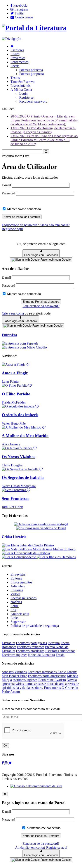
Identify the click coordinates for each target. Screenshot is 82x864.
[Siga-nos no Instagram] (7, 763)
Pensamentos (19, 62)
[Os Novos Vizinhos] (19, 448)
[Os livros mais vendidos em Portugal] (41, 524)
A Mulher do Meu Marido (25, 435)
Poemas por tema (31, 70)
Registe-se (26, 97)
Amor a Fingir (15, 373)
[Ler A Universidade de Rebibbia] (26, 553)
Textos (15, 78)
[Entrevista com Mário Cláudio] (24, 347)
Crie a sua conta (13, 313)
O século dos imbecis (20, 414)
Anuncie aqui (19, 614)
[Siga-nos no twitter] (10, 763)
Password (8, 193)
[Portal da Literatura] (34, 28)
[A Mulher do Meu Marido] (23, 427)
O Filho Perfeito (16, 394)
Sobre (14, 606)
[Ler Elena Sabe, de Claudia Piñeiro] (28, 545)
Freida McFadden (14, 402)
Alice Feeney (11, 444)
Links (14, 618)
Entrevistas (18, 574)
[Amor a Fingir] (15, 364)
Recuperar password (33, 101)
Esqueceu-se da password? (41, 306)
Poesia (14, 66)
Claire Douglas (12, 465)
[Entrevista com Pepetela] (20, 343)
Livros (14, 54)
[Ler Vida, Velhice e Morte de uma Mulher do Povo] (38, 549)
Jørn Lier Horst (12, 507)
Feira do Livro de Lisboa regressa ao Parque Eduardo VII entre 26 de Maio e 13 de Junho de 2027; (44, 140)
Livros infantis (20, 85)
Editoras (16, 578)
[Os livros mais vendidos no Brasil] (41, 528)
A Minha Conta (21, 89)
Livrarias (16, 590)
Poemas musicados (23, 598)
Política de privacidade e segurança (34, 626)
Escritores (17, 50)
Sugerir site (18, 622)
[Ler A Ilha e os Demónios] (56, 557)
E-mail (6, 185)
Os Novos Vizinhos (18, 456)
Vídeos (15, 594)
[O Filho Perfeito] (17, 385)
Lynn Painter (10, 381)
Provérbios (17, 58)
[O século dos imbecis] (20, 406)
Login (23, 93)
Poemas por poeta (31, 74)
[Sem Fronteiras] (16, 490)
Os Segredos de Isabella (23, 477)
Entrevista (9, 335)
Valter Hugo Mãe (14, 423)
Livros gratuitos (21, 582)
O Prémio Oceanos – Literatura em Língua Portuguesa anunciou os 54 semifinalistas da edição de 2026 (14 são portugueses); (44, 120)
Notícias (16, 602)
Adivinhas (17, 586)
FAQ (13, 610)
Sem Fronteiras (15, 498)
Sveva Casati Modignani (19, 486)
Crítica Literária (14, 537)
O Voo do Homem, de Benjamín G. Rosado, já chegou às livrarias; (43, 130)
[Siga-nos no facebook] (3, 763)
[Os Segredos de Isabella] (22, 469)
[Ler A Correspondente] (19, 557)
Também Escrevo (22, 82)
